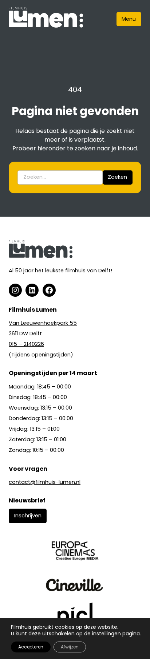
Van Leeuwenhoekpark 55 (43, 323)
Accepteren (30, 647)
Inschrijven (28, 515)
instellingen (106, 633)
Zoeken (117, 177)
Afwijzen (70, 647)
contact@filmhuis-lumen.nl (44, 482)
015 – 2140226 (26, 344)
